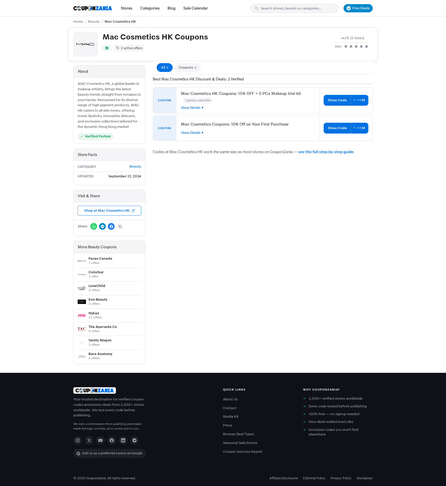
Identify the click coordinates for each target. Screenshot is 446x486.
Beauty (94, 21)
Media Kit (230, 416)
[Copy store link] (120, 226)
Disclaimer (365, 478)
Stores (126, 8)
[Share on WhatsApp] (93, 226)
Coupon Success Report (242, 452)
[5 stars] (366, 46)
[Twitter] (89, 440)
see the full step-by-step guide (326, 152)
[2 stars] (351, 46)
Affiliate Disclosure (283, 478)
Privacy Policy (341, 478)
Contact (229, 408)
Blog (172, 8)
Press (227, 425)
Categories (150, 8)
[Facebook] (111, 440)
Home (78, 21)
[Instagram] (77, 440)
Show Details (191, 108)
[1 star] (346, 46)
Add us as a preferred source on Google (112, 453)
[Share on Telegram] (102, 226)
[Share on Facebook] (111, 226)
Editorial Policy (314, 478)
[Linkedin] (123, 440)
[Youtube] (100, 440)
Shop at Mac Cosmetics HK (107, 210)
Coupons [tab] (187, 67)
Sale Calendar (195, 8)
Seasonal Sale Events (240, 443)
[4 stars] (361, 46)
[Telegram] (134, 440)
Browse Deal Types (238, 434)
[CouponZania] (143, 390)
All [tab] (164, 67)
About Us (230, 399)
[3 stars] (356, 46)
